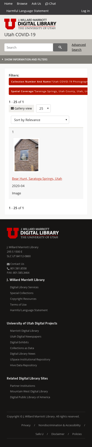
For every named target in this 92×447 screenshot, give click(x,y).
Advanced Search (79, 47)
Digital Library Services (24, 287)
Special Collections (21, 293)
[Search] (60, 47)
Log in (85, 11)
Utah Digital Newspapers (25, 336)
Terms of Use (18, 304)
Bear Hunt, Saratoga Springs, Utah (37, 178)
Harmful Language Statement (27, 11)
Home (8, 4)
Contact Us (17, 264)
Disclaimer (57, 434)
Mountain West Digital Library (29, 391)
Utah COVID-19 (20, 35)
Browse (22, 4)
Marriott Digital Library (24, 331)
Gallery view (23, 108)
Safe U (39, 434)
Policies (77, 434)
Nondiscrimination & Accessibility (60, 425)
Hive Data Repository (23, 365)
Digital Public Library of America (30, 397)
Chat (52, 4)
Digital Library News (22, 354)
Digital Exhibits (19, 342)
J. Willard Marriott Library (23, 247)
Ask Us (36, 4)
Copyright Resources (23, 299)
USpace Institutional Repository (30, 359)
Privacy (26, 425)
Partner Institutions (22, 386)
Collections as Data (22, 348)
